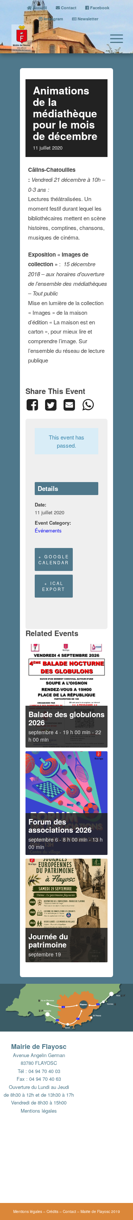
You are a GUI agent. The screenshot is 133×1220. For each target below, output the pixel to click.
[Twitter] (50, 404)
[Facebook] (33, 404)
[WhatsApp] (88, 404)
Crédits (52, 1211)
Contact (68, 7)
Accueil (39, 7)
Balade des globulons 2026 (66, 718)
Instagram (52, 18)
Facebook (99, 7)
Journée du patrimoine (48, 940)
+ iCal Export (53, 586)
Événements (48, 530)
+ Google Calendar (53, 559)
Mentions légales (39, 1110)
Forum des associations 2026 (60, 825)
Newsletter (87, 18)
